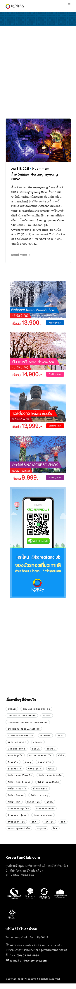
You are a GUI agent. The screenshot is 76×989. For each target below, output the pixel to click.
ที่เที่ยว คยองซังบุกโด (19, 782)
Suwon (51, 749)
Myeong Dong (16, 749)
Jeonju (38, 742)
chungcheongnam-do (22, 716)
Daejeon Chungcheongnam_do (28, 722)
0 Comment (40, 169)
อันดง (35, 822)
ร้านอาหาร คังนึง (45, 809)
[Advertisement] (38, 73)
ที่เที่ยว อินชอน (16, 795)
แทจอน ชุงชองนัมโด (19, 828)
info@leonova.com (34, 960)
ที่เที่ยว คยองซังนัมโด (50, 775)
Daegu (47, 716)
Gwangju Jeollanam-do (24, 729)
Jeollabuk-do (17, 742)
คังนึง (61, 755)
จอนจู (28, 762)
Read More (19, 255)
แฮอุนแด (41, 828)
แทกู (63, 822)
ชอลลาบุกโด (44, 762)
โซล (55, 828)
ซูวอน (51, 769)
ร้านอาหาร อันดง (43, 815)
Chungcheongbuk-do (36, 709)
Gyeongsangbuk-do (20, 736)
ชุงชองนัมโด (14, 769)
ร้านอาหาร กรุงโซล (18, 809)
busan (12, 709)
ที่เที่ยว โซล (33, 802)
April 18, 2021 (20, 169)
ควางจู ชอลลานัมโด (40, 755)
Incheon (45, 736)
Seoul (36, 749)
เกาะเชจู (49, 822)
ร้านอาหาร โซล (16, 822)
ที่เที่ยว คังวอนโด (17, 789)
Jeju (61, 736)
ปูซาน (50, 802)
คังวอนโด (13, 762)
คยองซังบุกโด (15, 755)
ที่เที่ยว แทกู (14, 802)
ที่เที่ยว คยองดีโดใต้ (48, 782)
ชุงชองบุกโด (35, 769)
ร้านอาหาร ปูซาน (17, 815)
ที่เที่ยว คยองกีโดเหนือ (20, 775)
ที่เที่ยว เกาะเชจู (39, 795)
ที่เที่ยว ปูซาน (40, 789)
